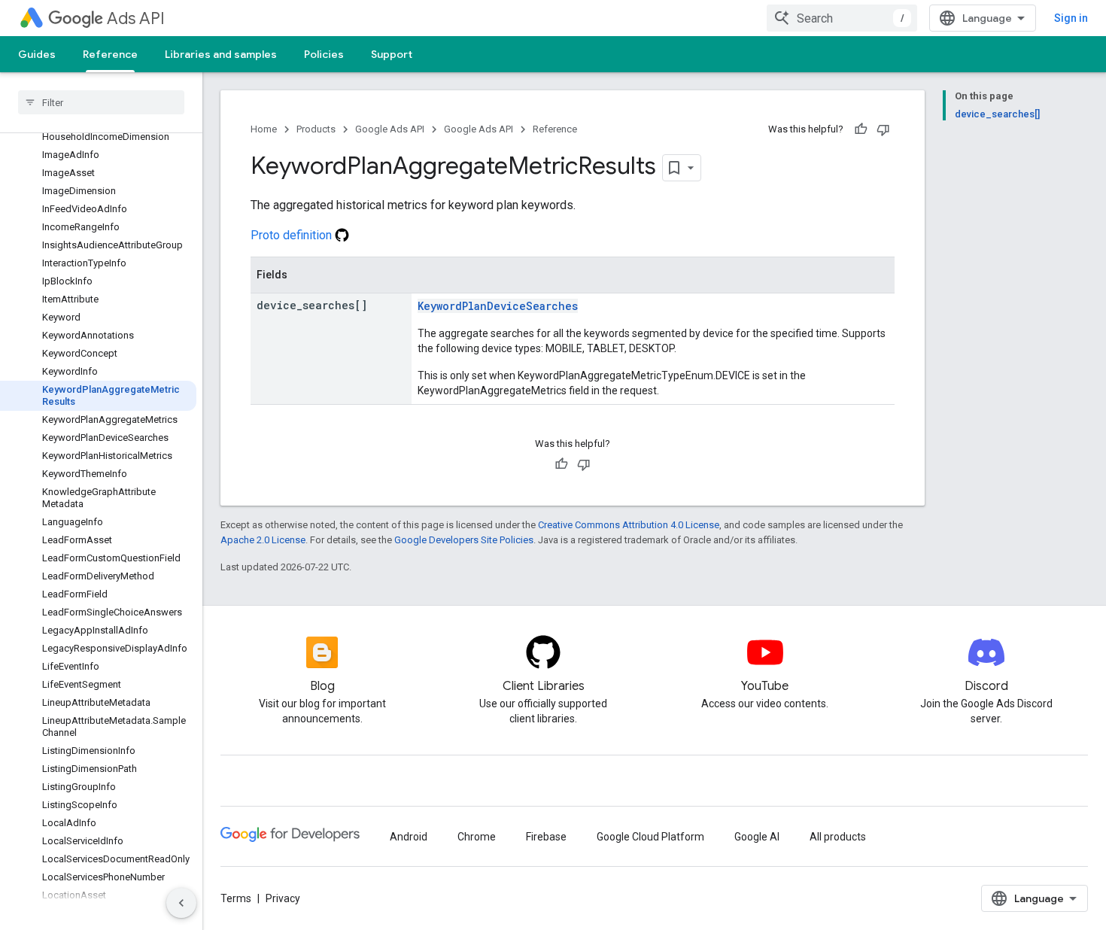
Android (408, 837)
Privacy (283, 898)
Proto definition (293, 235)
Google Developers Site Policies (463, 540)
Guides (37, 54)
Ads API (136, 18)
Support (391, 54)
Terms (235, 898)
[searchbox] (101, 102)
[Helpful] (860, 129)
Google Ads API (389, 129)
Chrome (476, 837)
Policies (324, 54)
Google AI (756, 837)
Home (264, 129)
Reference (110, 54)
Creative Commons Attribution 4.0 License (628, 524)
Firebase (546, 837)
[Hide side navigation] (181, 903)
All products (838, 837)
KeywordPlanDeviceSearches (498, 306)
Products (316, 129)
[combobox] (842, 18)
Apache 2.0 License (262, 540)
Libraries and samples (221, 54)
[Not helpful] (883, 129)
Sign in (1071, 18)
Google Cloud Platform (650, 837)
